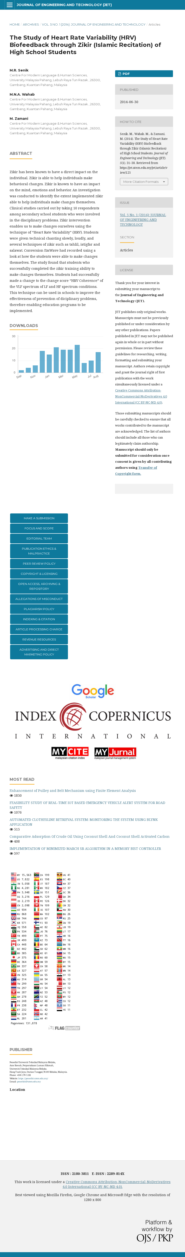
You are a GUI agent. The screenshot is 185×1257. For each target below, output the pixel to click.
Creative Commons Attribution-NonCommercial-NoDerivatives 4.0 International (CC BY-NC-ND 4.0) (141, 396)
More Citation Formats (141, 182)
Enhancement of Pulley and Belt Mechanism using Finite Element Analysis (73, 790)
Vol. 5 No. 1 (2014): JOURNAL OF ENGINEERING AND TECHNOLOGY (93, 24)
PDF (126, 74)
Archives (31, 24)
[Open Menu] (9, 5)
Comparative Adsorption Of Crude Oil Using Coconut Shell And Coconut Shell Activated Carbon (90, 836)
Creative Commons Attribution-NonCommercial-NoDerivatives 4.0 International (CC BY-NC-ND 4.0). (117, 1184)
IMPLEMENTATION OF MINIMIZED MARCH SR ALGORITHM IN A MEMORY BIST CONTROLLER (85, 848)
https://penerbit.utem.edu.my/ (33, 1078)
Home (15, 24)
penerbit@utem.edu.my (29, 1081)
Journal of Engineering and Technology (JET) (64, 5)
